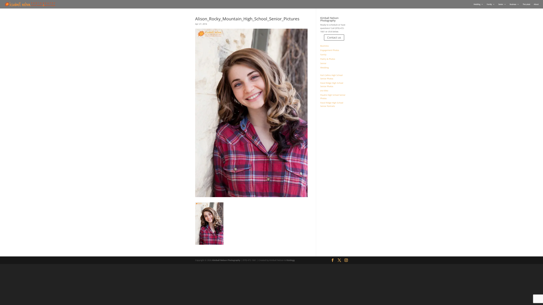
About (536, 4)
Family (489, 4)
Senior (500, 4)
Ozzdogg (290, 260)
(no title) (324, 90)
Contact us (334, 37)
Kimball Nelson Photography (226, 260)
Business (513, 4)
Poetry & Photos (327, 59)
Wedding (477, 4)
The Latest (526, 4)
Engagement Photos (329, 50)
